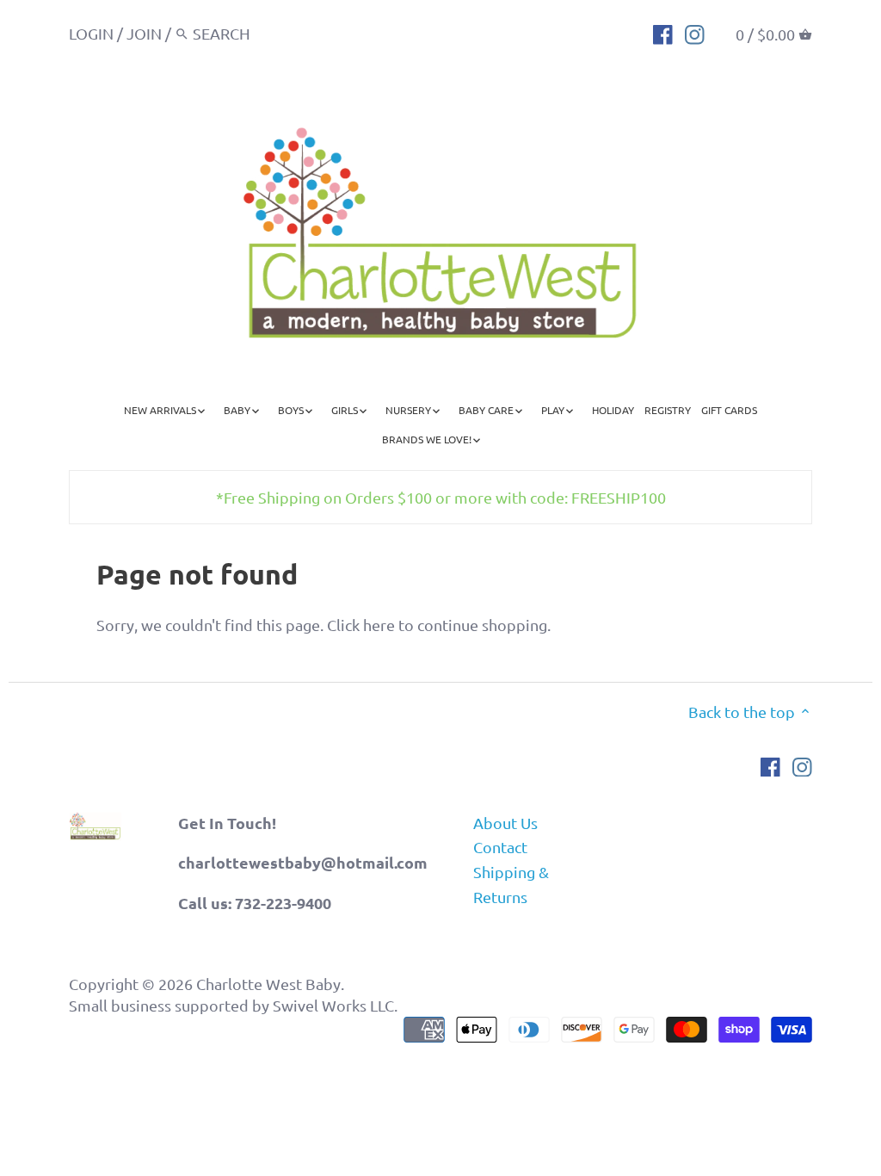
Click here (361, 625)
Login (91, 33)
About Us (505, 823)
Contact (500, 847)
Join (144, 33)
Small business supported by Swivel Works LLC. (233, 1005)
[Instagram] (695, 32)
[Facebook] (663, 32)
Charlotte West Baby (268, 984)
